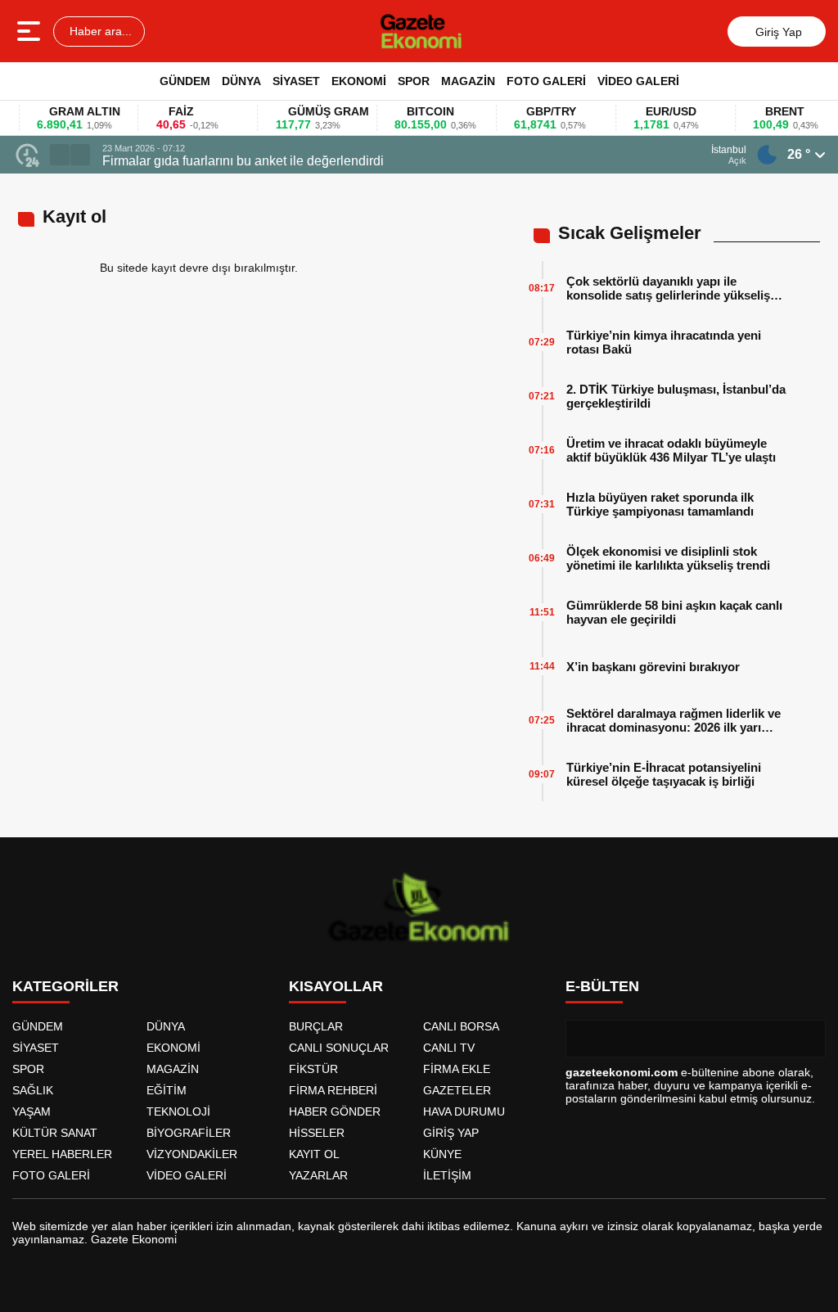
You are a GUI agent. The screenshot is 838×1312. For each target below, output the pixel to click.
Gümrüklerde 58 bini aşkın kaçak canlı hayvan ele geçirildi (674, 612)
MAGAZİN (468, 81)
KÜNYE (442, 1154)
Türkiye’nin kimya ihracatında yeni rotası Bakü (663, 342)
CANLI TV (449, 1047)
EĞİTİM (166, 1090)
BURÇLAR (316, 1026)
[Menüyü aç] (30, 31)
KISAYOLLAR (336, 986)
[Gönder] (807, 1038)
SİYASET (296, 81)
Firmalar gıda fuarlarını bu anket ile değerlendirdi (243, 161)
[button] (60, 154)
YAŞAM (31, 1111)
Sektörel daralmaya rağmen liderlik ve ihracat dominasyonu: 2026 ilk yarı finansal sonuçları (673, 720)
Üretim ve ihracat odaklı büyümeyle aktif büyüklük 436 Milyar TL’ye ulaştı (671, 450)
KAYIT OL (314, 1154)
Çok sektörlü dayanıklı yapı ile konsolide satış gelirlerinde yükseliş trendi (668, 288)
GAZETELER (457, 1090)
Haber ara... (99, 31)
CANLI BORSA (461, 1026)
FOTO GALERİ (546, 81)
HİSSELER (317, 1132)
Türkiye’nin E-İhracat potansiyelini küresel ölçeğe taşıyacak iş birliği (663, 774)
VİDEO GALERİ (638, 81)
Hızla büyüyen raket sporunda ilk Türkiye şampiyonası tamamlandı (660, 504)
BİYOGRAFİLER (188, 1132)
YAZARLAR (318, 1175)
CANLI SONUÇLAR (339, 1047)
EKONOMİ (358, 81)
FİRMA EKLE (456, 1068)
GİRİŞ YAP (451, 1132)
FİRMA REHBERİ (333, 1090)
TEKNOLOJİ (178, 1111)
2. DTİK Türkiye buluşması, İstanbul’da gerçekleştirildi (676, 396)
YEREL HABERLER (62, 1154)
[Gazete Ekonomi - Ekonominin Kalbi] (421, 31)
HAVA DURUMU (464, 1111)
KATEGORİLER (65, 986)
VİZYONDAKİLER (191, 1154)
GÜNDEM (185, 81)
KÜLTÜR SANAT (54, 1132)
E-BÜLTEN (602, 986)
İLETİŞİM (447, 1175)
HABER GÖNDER (335, 1111)
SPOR (414, 81)
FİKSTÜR (313, 1068)
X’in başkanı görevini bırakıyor (653, 667)
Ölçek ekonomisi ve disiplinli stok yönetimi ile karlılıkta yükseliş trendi (668, 558)
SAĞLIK (32, 1090)
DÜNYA (241, 81)
